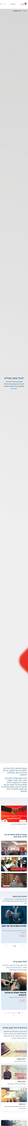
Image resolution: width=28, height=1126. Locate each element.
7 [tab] (14, 1015)
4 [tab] (13, 1013)
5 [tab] (10, 1013)
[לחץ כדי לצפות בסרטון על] (14, 848)
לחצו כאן (14, 389)
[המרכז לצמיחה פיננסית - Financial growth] (23, 4)
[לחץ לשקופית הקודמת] (23, 946)
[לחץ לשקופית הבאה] (5, 946)
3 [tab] (15, 1013)
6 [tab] (8, 1013)
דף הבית (25, 11)
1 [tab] (15, 946)
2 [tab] (13, 946)
